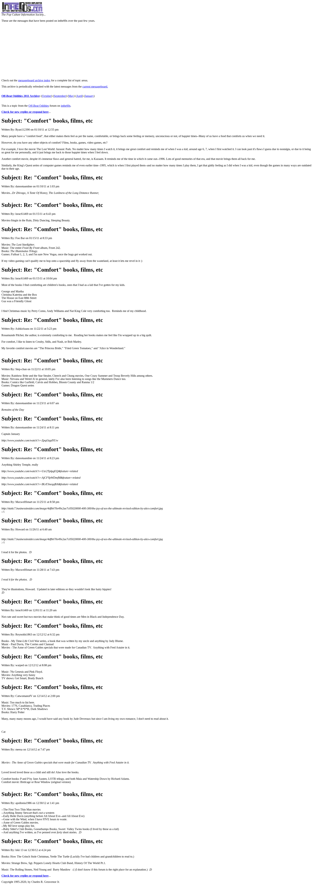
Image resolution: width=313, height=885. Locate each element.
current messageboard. (95, 86)
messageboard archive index (34, 80)
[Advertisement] (156, 50)
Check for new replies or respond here (25, 111)
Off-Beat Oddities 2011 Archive (20, 95)
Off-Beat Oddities (38, 105)
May (71, 95)
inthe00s (65, 105)
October (46, 95)
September (60, 95)
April (79, 95)
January (89, 95)
